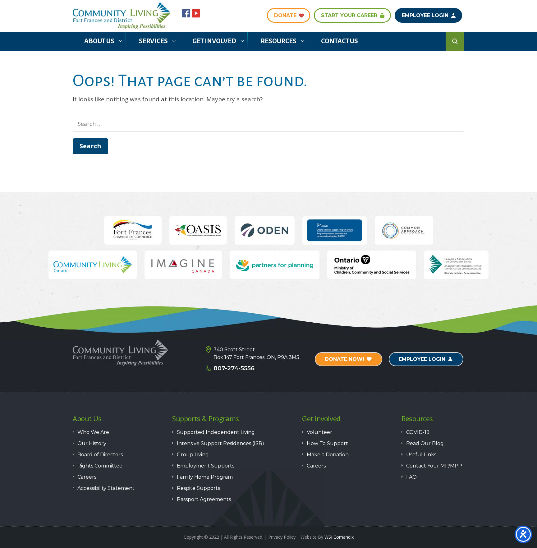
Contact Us (339, 41)
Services (153, 41)
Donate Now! (344, 359)
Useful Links (421, 455)
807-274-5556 (234, 368)
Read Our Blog (425, 443)
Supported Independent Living (216, 432)
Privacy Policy (282, 537)
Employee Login (425, 15)
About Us (99, 41)
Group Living (193, 455)
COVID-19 (417, 432)
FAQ (411, 477)
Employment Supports (205, 466)
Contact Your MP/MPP (434, 466)
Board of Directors (100, 455)
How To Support (327, 443)
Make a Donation (328, 455)
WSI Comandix (339, 537)
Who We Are (93, 432)
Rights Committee (99, 466)
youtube (196, 13)
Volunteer (319, 432)
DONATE (285, 15)
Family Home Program (205, 477)
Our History (91, 443)
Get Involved (214, 41)
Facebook (186, 13)
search (455, 41)
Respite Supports (198, 488)
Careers (86, 477)
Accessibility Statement (106, 488)
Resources (278, 41)
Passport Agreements (204, 499)
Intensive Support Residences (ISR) (220, 443)
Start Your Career (349, 15)
